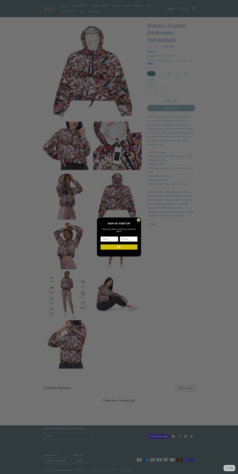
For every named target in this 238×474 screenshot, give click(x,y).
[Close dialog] (138, 220)
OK (119, 247)
